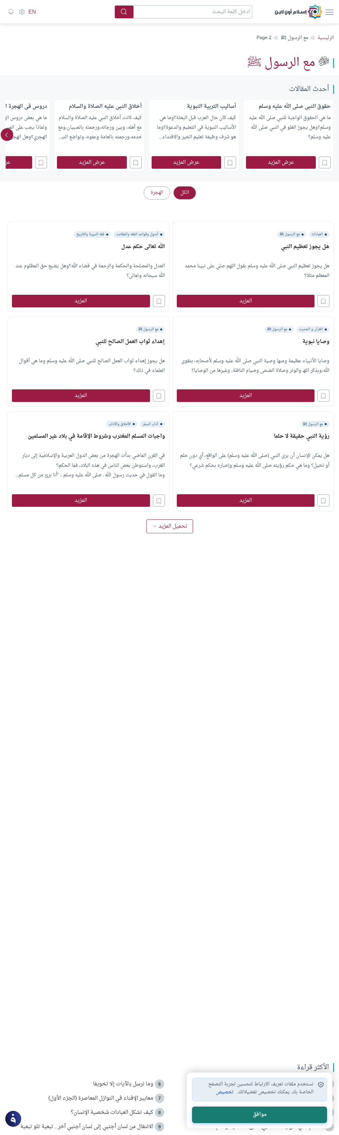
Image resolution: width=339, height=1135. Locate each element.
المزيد (245, 301)
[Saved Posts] (11, 12)
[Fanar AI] (13, 1119)
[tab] (184, 192)
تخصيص (224, 1092)
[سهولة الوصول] (21, 12)
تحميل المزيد (173, 526)
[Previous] (332, 134)
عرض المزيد (281, 162)
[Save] (325, 162)
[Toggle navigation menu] (328, 12)
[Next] (7, 134)
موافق (259, 1114)
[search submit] (124, 12)
